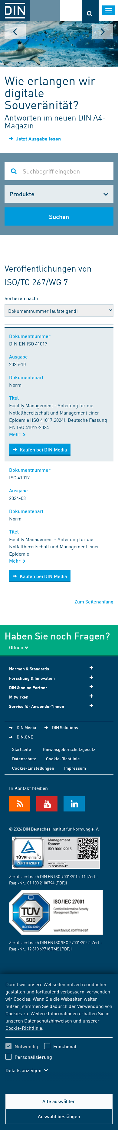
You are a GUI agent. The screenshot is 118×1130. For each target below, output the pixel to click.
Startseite (21, 749)
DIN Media (26, 727)
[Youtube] (46, 803)
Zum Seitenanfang (93, 601)
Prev (15, 31)
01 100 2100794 (40, 883)
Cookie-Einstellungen (33, 768)
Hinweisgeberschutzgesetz (69, 749)
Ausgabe (19, 356)
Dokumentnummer (31, 336)
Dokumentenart (27, 377)
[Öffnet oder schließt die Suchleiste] (90, 11)
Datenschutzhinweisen (48, 1020)
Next (102, 31)
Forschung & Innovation (32, 678)
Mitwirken (18, 696)
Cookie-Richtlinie (23, 1027)
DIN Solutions (65, 727)
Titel (15, 398)
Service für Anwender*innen (36, 706)
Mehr (16, 434)
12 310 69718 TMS (43, 949)
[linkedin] (74, 803)
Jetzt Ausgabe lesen (38, 138)
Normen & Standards (29, 668)
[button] (29, 1070)
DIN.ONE (25, 736)
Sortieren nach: (21, 298)
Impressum (75, 768)
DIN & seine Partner (28, 687)
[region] (59, 1031)
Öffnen (16, 647)
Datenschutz (24, 758)
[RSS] (19, 803)
